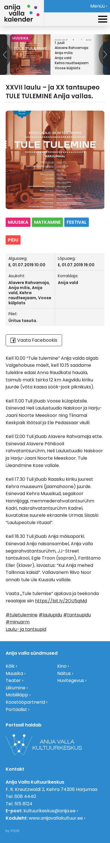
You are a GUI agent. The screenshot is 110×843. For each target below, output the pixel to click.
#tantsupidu (77, 615)
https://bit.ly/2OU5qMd (61, 601)
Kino (62, 666)
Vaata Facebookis (37, 340)
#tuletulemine (22, 615)
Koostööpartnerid (25, 702)
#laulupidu (50, 615)
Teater (13, 680)
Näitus (64, 673)
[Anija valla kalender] (21, 13)
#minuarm (18, 622)
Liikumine (15, 688)
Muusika (14, 673)
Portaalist (16, 709)
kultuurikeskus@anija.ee (49, 811)
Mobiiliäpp (17, 695)
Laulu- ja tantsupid (26, 629)
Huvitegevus (70, 680)
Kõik (10, 666)
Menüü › (98, 6)
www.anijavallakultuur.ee (56, 818)
